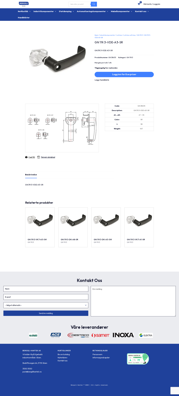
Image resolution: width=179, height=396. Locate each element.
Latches (119, 35)
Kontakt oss (62, 360)
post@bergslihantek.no (32, 371)
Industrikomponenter (107, 35)
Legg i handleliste (102, 80)
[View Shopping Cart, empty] (139, 4)
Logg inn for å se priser (124, 74)
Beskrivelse (31, 174)
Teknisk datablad (48, 157)
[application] (29, 11)
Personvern (97, 354)
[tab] (31, 174)
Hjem (96, 35)
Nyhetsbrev (62, 357)
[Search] (94, 4)
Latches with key (129, 35)
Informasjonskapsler (101, 357)
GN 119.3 (140, 35)
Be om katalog (64, 354)
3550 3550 (27, 368)
